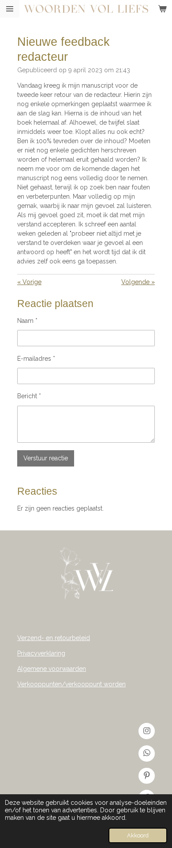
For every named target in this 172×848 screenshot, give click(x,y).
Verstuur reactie (45, 458)
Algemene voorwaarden (51, 668)
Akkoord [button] (138, 835)
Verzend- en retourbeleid (53, 637)
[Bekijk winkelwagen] (162, 9)
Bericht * (29, 396)
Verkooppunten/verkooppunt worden (71, 684)
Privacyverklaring (41, 653)
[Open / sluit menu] (9, 9)
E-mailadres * (36, 358)
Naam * (27, 320)
